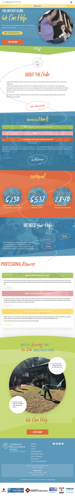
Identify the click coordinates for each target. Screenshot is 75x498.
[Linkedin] (62, 444)
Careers (33, 449)
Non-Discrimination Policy (38, 461)
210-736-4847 (35, 467)
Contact (33, 446)
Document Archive (36, 451)
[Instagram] (59, 444)
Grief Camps (37, 133)
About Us (33, 444)
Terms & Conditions (36, 456)
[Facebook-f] (54, 444)
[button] (71, 2)
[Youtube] (57, 444)
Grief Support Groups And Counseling (37, 127)
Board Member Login (37, 454)
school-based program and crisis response (37, 139)
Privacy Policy (35, 459)
